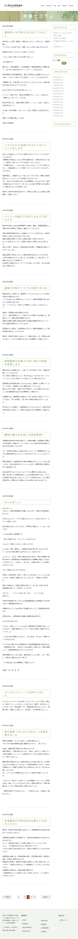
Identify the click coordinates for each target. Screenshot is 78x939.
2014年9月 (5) (58, 94)
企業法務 (43, 931)
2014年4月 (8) (58, 107)
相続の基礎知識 (27, 927)
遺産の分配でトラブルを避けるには (25, 288)
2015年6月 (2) (58, 83)
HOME (24, 920)
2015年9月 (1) (58, 80)
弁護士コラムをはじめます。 (63, 33)
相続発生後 (44, 920)
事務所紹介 (26, 923)
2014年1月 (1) (58, 116)
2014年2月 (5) (58, 113)
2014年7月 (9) (58, 99)
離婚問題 (43, 924)
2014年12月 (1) (59, 88)
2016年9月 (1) (58, 77)
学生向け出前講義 (60, 38)
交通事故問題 (45, 928)
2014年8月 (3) (58, 96)
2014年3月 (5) (58, 110)
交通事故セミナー (60, 46)
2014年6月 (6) (58, 102)
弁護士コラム (64, 920)
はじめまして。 (13, 502)
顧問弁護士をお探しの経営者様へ (24, 435)
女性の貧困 (57, 35)
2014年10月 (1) (59, 91)
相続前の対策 (26, 931)
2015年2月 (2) (58, 85)
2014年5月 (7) (58, 105)
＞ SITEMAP (6, 927)
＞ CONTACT (14, 927)
